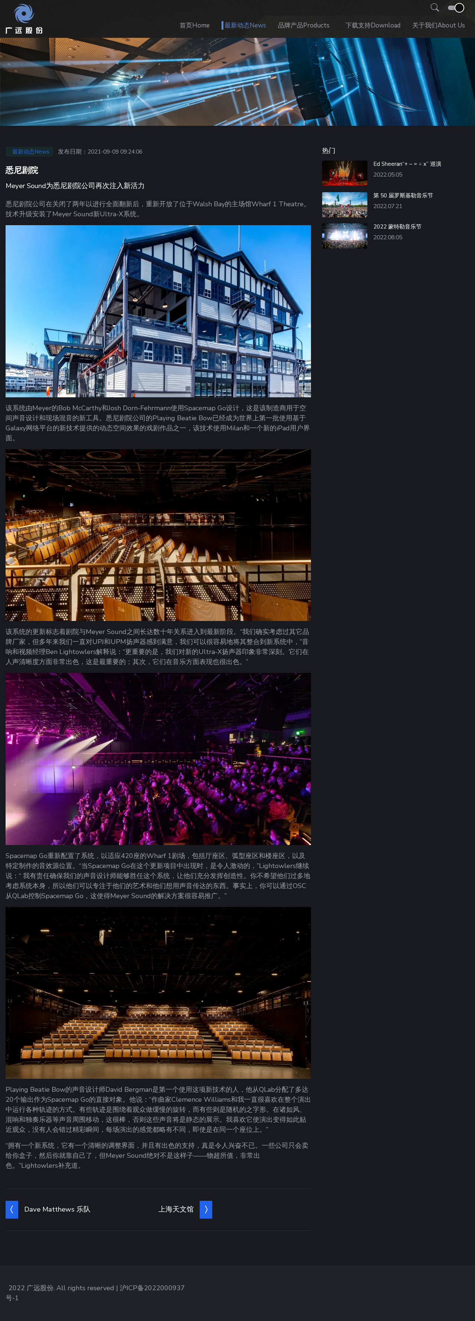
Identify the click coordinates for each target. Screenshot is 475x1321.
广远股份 (40, 1288)
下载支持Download (372, 25)
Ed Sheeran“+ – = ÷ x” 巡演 (407, 164)
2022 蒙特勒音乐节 (397, 226)
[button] (432, 8)
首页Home (195, 25)
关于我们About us (438, 25)
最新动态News (245, 25)
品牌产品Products (304, 25)
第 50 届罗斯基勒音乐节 (403, 195)
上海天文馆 (176, 1209)
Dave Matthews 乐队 (57, 1209)
